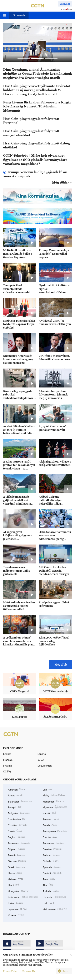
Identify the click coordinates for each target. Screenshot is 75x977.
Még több (61, 664)
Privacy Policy (10, 971)
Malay (54, 795)
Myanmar (55, 807)
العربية (41, 759)
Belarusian (20, 801)
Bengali (14, 807)
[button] (24, 58)
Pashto (50, 837)
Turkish (51, 891)
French (16, 855)
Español (42, 753)
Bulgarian (19, 813)
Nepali (49, 813)
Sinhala (50, 861)
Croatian (17, 825)
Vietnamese (55, 909)
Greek (16, 867)
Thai (48, 885)
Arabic (15, 795)
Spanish (52, 867)
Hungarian (18, 891)
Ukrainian (54, 897)
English (7, 753)
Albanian (16, 789)
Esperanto (19, 843)
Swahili (52, 873)
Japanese (17, 909)
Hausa (15, 873)
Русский (7, 765)
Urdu (48, 903)
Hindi (13, 885)
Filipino (16, 849)
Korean (16, 915)
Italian (15, 903)
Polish (50, 825)
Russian (52, 849)
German (17, 861)
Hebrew (15, 879)
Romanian (53, 843)
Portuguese (55, 831)
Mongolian (53, 801)
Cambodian (16, 819)
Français (7, 759)
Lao (47, 789)
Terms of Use (29, 971)
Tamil (49, 879)
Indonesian (23, 897)
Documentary (45, 765)
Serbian (51, 855)
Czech (15, 831)
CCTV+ (7, 771)
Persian (51, 819)
